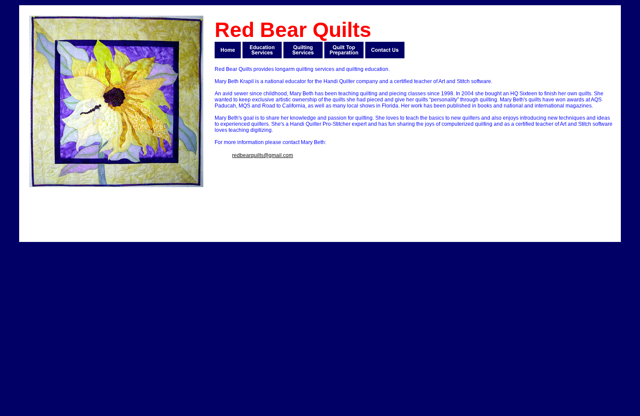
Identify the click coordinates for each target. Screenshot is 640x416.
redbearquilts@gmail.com (262, 155)
